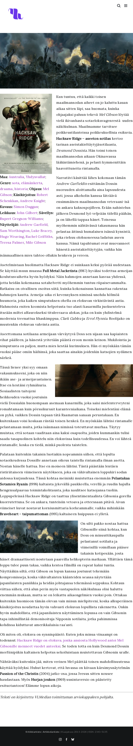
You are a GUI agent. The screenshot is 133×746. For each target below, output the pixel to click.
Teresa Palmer (12, 242)
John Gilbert (27, 213)
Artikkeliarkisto (51, 732)
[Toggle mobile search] (119, 5)
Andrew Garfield (34, 224)
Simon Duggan (26, 206)
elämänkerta (31, 183)
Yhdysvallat (35, 177)
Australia (16, 177)
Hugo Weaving (12, 236)
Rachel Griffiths (39, 236)
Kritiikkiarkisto (33, 732)
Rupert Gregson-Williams (21, 218)
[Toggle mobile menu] (126, 5)
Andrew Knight (32, 201)
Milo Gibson (36, 242)
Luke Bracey (41, 230)
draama (6, 189)
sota (15, 183)
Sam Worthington (15, 230)
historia (21, 189)
